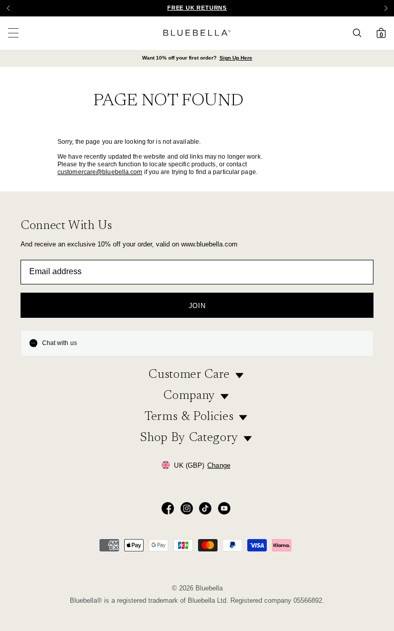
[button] (386, 8)
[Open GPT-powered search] (360, 33)
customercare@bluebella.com (100, 172)
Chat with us (59, 343)
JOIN (197, 306)
